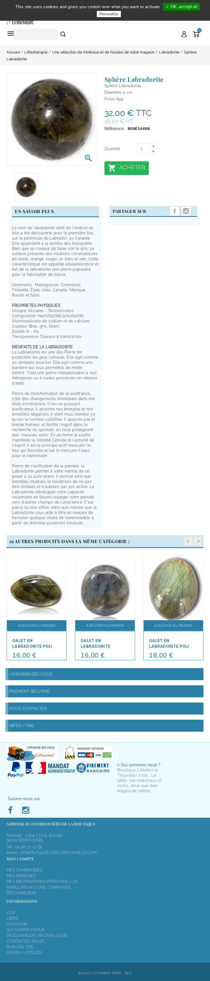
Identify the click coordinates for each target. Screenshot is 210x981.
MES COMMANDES (24, 870)
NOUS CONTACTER (27, 708)
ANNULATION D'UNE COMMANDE (39, 887)
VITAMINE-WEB (107, 973)
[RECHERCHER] (63, 34)
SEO (128, 973)
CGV (11, 912)
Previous (188, 541)
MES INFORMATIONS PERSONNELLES (42, 881)
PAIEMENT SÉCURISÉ (29, 691)
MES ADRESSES (21, 876)
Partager (174, 211)
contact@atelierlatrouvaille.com (58, 852)
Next (198, 541)
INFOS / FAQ (21, 725)
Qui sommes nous (26, 930)
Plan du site (20, 947)
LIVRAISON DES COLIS (30, 674)
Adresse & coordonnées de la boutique (51, 823)
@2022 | (85, 973)
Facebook (12, 810)
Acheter (126, 168)
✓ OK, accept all (181, 6)
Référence (114, 128)
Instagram (186, 211)
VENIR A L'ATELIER (24, 952)
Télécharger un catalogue (37, 935)
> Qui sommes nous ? (139, 764)
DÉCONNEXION (21, 893)
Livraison (17, 924)
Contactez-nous (25, 941)
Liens (12, 918)
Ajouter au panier (37, 625)
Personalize (109, 14)
